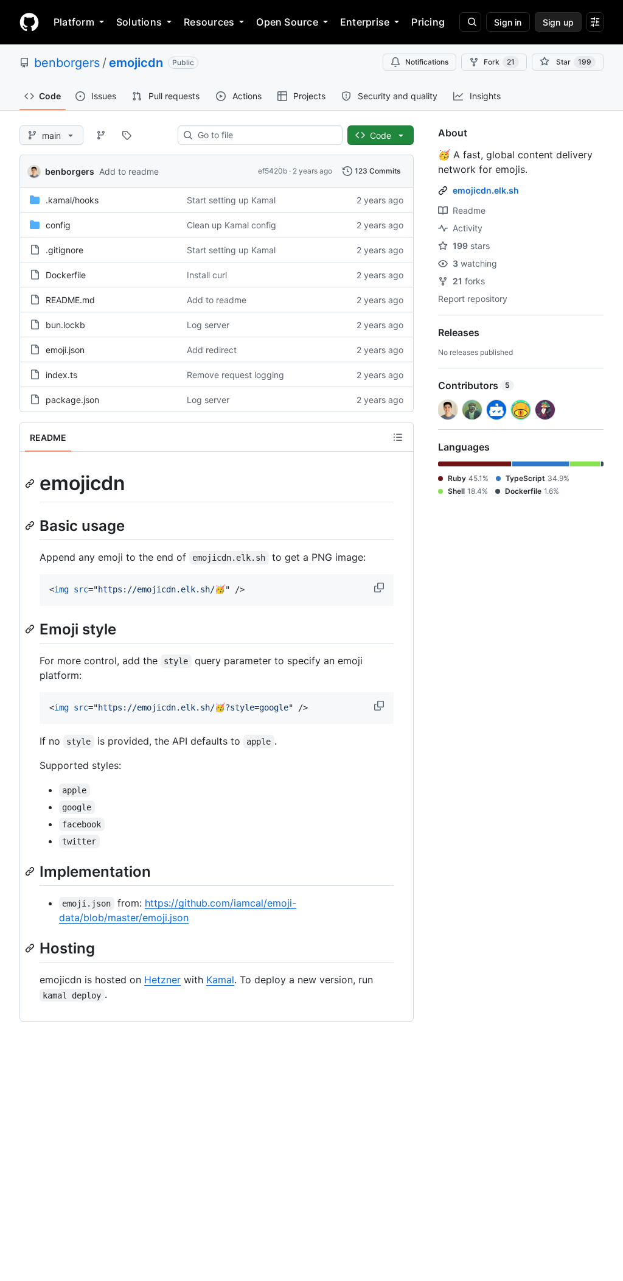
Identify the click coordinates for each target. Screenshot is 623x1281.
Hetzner (162, 980)
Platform (74, 22)
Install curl (207, 275)
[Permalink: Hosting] (31, 947)
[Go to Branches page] (101, 135)
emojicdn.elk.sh (486, 190)
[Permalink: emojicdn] (31, 483)
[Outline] (398, 437)
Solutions (139, 22)
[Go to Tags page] (126, 135)
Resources (209, 22)
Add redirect (212, 350)
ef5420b (272, 170)
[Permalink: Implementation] (31, 871)
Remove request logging (235, 375)
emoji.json (65, 350)
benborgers (67, 62)
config (58, 225)
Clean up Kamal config (231, 225)
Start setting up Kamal (231, 200)
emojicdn (136, 62)
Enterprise (364, 22)
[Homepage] (29, 22)
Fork (499, 61)
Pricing (428, 22)
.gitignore (64, 250)
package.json (72, 400)
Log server (208, 325)
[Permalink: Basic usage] (31, 525)
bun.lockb (65, 325)
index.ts (61, 375)
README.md (70, 300)
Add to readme (129, 171)
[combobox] (265, 135)
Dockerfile (66, 275)
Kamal (220, 980)
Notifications (426, 61)
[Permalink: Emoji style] (31, 628)
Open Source (287, 22)
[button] (380, 587)
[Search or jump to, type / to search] (470, 22)
